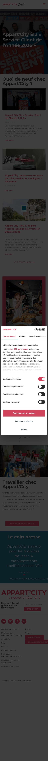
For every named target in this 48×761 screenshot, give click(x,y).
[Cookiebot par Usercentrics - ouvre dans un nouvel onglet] (34, 329)
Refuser (24, 429)
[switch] (41, 387)
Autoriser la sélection (24, 421)
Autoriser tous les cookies (24, 413)
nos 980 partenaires (19, 349)
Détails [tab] (22, 336)
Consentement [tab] (9, 336)
